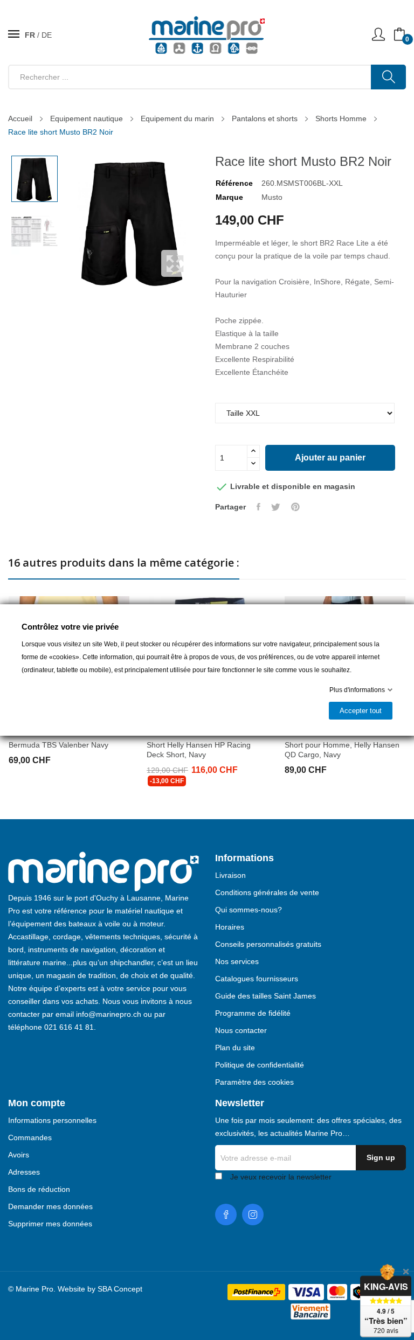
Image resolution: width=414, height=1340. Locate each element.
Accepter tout (361, 711)
